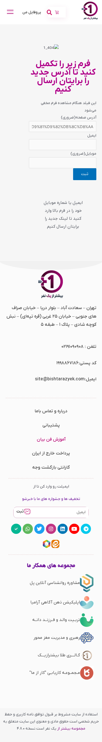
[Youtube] (74, 529)
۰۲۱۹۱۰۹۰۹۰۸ (72, 347)
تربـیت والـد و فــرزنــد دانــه (56, 620)
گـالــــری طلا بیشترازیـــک (59, 655)
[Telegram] (86, 529)
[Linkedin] (63, 529)
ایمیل (91, 135)
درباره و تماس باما (51, 411)
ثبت (20, 511)
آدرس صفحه (78, 117)
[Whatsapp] (28, 529)
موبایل (83, 153)
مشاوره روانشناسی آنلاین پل (55, 583)
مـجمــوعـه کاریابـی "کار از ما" (54, 673)
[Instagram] (51, 529)
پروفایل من (31, 12)
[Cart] (57, 12)
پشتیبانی (51, 425)
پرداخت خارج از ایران (51, 453)
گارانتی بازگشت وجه (51, 467)
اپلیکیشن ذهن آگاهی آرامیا (55, 602)
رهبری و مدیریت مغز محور (56, 637)
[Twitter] (39, 529)
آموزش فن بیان (51, 439)
